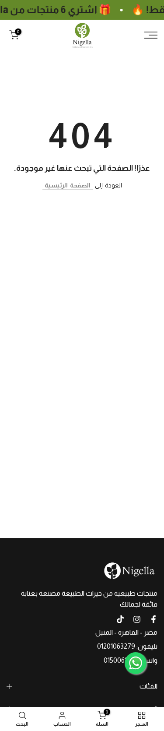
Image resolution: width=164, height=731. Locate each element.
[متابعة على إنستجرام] (137, 619)
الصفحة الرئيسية (68, 185)
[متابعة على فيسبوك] (153, 619)
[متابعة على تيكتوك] (120, 619)
